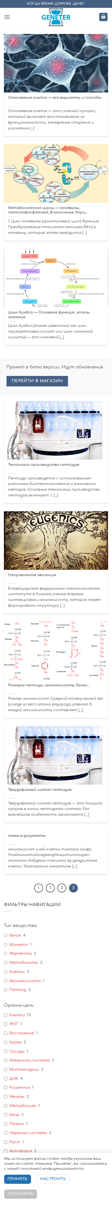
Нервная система (28, 1133)
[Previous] (38, 888)
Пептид (17, 990)
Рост (14, 1142)
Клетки (17, 972)
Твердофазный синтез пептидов (39, 790)
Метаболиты (23, 962)
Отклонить (21, 1194)
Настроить (53, 1179)
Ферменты (20, 953)
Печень (16, 1124)
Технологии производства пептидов (43, 465)
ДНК (13, 1078)
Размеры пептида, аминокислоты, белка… (48, 685)
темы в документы (27, 836)
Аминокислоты (25, 981)
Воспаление (21, 1033)
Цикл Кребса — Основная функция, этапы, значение (49, 314)
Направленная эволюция (32, 575)
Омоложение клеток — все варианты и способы (54, 98)
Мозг (14, 1115)
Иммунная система (29, 1060)
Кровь (15, 1042)
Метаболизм (22, 1106)
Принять (18, 1179)
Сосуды (16, 1051)
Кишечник (19, 1087)
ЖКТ (13, 1024)
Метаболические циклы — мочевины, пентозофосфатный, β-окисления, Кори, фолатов (47, 210)
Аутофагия (20, 1151)
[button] (7, 16)
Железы (16, 1096)
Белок (15, 935)
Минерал (18, 944)
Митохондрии (24, 1069)
